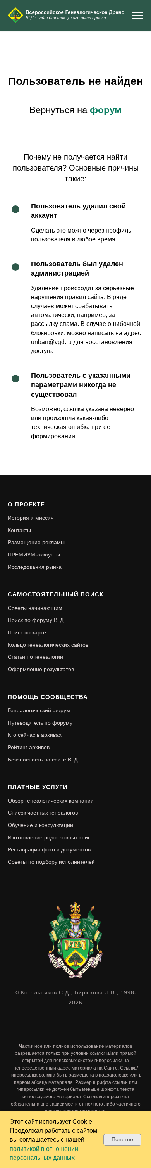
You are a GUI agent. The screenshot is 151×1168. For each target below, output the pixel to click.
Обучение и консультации (40, 825)
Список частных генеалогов (43, 813)
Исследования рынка (35, 567)
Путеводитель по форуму (40, 723)
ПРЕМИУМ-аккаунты (34, 554)
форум (106, 110)
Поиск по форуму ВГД (35, 620)
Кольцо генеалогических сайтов (48, 645)
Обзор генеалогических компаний (51, 801)
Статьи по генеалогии (35, 657)
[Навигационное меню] (137, 15)
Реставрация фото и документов (49, 849)
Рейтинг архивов (29, 747)
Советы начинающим (35, 608)
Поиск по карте (27, 632)
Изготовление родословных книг (49, 837)
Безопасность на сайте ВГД (42, 759)
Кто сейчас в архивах (35, 735)
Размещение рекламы (36, 542)
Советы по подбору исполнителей (51, 862)
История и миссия (31, 518)
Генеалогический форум (39, 710)
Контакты (19, 530)
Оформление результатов (41, 669)
